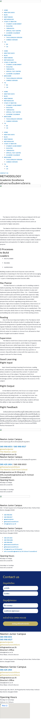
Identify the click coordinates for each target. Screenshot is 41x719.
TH (5, 42)
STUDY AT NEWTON (10, 22)
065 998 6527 (6, 639)
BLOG (6, 15)
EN (7, 44)
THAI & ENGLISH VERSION (14, 37)
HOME (6, 10)
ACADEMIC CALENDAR (13, 33)
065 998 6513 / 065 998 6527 (13, 446)
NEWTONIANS (8, 17)
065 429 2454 (6, 464)
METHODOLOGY (9, 19)
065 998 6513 (6, 636)
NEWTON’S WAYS (9, 12)
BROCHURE (7, 35)
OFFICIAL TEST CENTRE (13, 31)
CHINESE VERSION (12, 40)
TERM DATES (10, 28)
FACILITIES (9, 26)
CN (7, 47)
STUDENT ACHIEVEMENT (14, 24)
